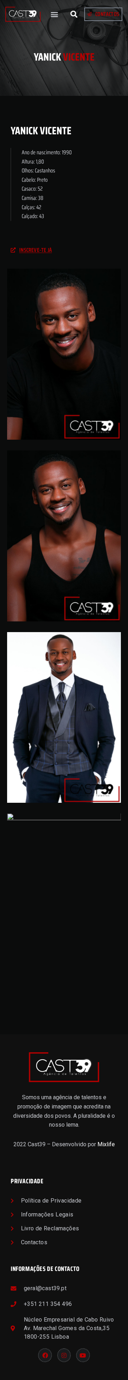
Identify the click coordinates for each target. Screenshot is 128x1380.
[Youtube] (83, 1355)
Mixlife (106, 1144)
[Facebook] (45, 1355)
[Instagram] (64, 1355)
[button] (54, 14)
